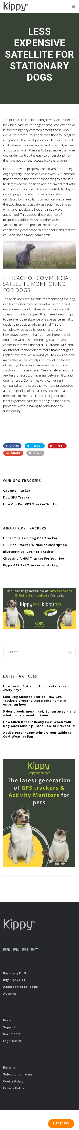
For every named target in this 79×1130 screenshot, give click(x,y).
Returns (9, 1067)
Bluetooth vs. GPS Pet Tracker (28, 552)
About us (10, 993)
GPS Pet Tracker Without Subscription (35, 545)
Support (9, 1027)
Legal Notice (12, 1041)
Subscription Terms (18, 1074)
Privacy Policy (13, 1088)
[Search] (70, 652)
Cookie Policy (13, 1081)
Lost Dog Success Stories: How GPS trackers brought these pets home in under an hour (34, 700)
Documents (11, 1034)
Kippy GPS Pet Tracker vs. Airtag (30, 565)
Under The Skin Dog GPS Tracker (30, 538)
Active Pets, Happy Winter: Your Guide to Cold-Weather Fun (37, 734)
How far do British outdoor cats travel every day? (35, 688)
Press (7, 1020)
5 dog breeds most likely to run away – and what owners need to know (39, 713)
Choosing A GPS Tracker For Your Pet (34, 558)
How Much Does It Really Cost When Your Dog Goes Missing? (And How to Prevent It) (39, 724)
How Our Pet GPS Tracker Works (30, 504)
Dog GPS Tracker (17, 497)
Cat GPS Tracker (16, 491)
